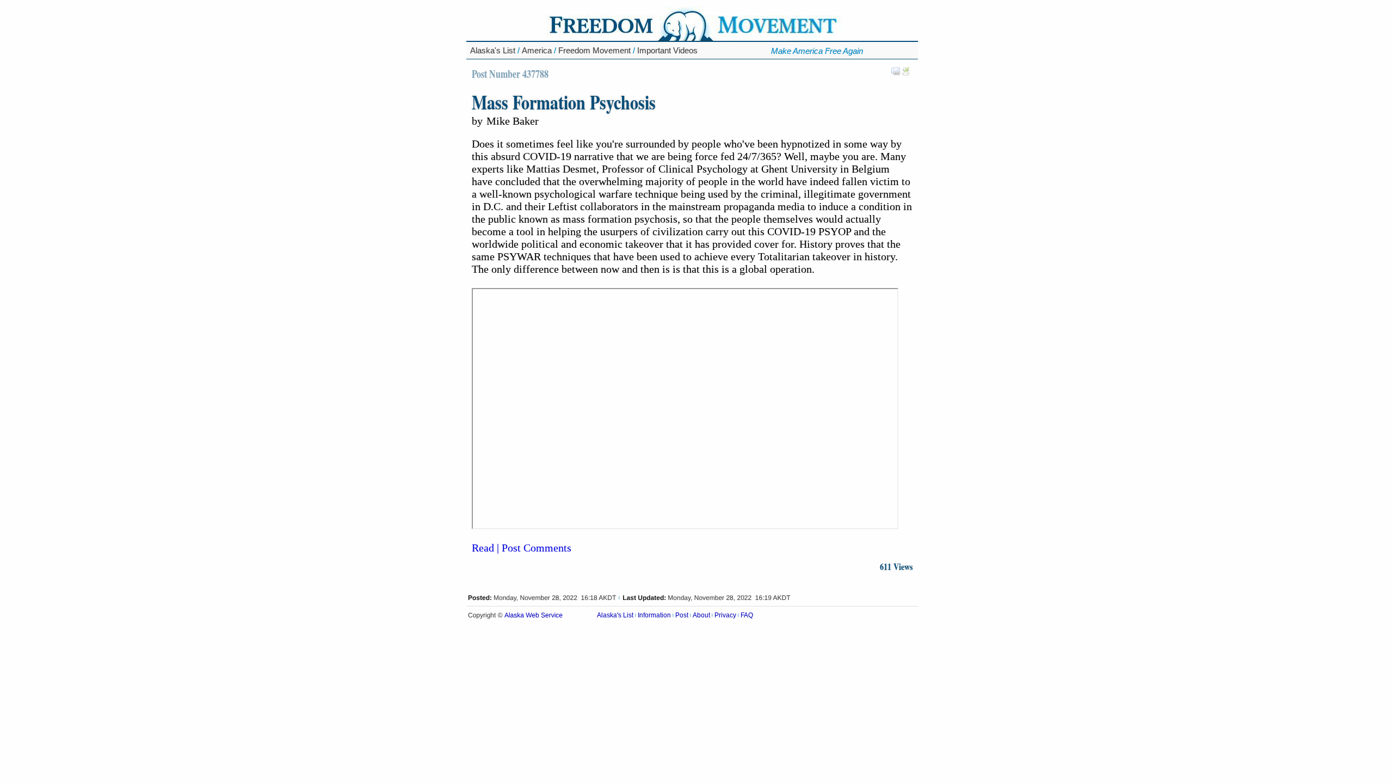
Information (654, 615)
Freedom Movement (594, 50)
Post (681, 615)
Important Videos (667, 50)
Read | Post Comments (521, 548)
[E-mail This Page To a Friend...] (895, 73)
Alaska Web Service (533, 615)
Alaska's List (492, 50)
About (701, 615)
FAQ (747, 615)
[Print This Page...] (906, 73)
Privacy (725, 615)
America (537, 50)
